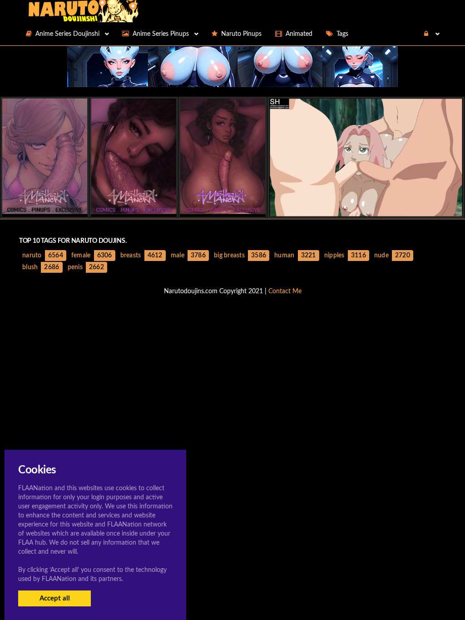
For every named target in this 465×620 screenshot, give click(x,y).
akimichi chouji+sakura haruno (366, 208)
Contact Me (285, 291)
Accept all (55, 598)
